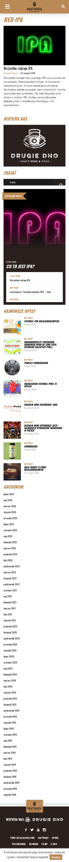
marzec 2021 (10, 608)
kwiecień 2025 (10, 542)
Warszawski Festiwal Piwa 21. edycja (40, 385)
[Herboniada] (12, 451)
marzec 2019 (10, 752)
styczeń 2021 (10, 620)
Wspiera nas (15, 819)
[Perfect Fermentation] (12, 367)
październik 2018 (11, 782)
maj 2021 (8, 596)
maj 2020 (8, 668)
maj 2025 (8, 536)
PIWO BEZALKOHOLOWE (22, 838)
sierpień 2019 (10, 722)
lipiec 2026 (9, 494)
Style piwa (11, 261)
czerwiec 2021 (10, 590)
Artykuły (14, 287)
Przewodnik (19, 844)
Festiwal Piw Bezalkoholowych (41, 321)
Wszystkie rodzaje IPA (18, 68)
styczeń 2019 (10, 764)
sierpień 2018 (10, 794)
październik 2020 (12, 638)
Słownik (33, 844)
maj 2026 (8, 500)
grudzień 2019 (10, 698)
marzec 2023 (10, 572)
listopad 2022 (10, 578)
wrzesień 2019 (10, 716)
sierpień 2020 (10, 650)
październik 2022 (12, 584)
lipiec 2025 (9, 524)
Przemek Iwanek (10, 73)
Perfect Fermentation (36, 363)
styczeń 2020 (10, 692)
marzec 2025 (10, 548)
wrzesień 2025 (10, 518)
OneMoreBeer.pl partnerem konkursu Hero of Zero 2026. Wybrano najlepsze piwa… (40, 344)
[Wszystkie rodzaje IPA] (34, 45)
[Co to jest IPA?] (34, 230)
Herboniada (30, 446)
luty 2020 (8, 686)
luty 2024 (8, 560)
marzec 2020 (10, 680)
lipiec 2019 (9, 728)
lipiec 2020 (9, 656)
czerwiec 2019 (10, 734)
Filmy (44, 844)
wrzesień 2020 (10, 644)
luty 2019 (8, 758)
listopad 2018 (10, 776)
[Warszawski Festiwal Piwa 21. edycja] (12, 388)
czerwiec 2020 (10, 662)
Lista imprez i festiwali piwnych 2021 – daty (30, 291)
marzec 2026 (10, 506)
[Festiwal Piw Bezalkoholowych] (12, 325)
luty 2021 (8, 614)
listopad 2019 (10, 704)
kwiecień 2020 (10, 674)
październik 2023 (12, 566)
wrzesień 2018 (10, 788)
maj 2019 (8, 740)
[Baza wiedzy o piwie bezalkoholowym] (12, 471)
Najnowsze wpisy (19, 311)
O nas (54, 844)
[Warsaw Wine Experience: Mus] (12, 409)
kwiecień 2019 (10, 746)
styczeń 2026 (10, 512)
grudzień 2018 (10, 770)
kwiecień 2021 (10, 602)
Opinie (55, 838)
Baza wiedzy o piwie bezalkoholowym (35, 468)
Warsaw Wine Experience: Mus (40, 404)
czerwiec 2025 (10, 530)
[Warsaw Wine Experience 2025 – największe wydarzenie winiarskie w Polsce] (12, 430)
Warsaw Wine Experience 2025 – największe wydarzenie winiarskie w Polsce (43, 428)
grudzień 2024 (10, 554)
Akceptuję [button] (56, 857)
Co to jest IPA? (20, 266)
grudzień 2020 (10, 626)
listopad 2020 (10, 632)
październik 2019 (11, 710)
